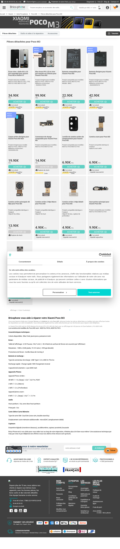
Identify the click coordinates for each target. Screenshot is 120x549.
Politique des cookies (61, 504)
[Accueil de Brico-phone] (17, 8)
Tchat (112, 450)
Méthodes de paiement (85, 495)
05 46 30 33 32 (12, 2)
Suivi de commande (60, 489)
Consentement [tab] (25, 262)
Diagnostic (91, 2)
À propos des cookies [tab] (95, 262)
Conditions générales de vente (73, 498)
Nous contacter (59, 499)
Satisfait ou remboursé (85, 512)
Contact (114, 2)
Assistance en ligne (98, 502)
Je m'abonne (99, 448)
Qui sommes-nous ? (73, 487)
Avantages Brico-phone (85, 489)
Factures (59, 494)
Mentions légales (71, 504)
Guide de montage (96, 497)
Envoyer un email (18, 506)
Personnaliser (58, 292)
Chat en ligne (36, 2)
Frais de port (97, 507)
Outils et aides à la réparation (32, 33)
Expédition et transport (85, 500)
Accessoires (53, 33)
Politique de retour (97, 491)
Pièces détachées (9, 33)
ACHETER (18, 101)
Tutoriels (114, 33)
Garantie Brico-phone (85, 506)
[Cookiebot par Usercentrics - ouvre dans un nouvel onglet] (100, 255)
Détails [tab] (60, 262)
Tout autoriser (94, 292)
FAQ (99, 2)
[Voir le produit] (19, 57)
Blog (106, 2)
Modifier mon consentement (61, 510)
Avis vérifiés (97, 511)
